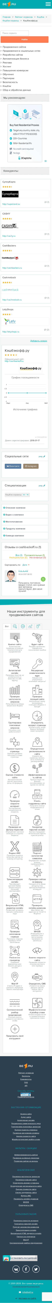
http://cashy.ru (9, 236)
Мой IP (26, 1240)
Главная (7, 17)
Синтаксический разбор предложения (26, 1243)
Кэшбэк (40, 17)
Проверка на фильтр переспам (26, 1158)
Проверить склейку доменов (26, 1199)
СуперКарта (8, 181)
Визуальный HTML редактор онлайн (26, 1233)
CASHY (6, 213)
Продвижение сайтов (13, 47)
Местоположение (14, 521)
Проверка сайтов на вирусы (26, 1161)
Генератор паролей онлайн (26, 1224)
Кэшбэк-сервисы (11, 20)
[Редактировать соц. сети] (42, 456)
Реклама (6, 62)
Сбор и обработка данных (16, 90)
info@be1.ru (27, 1292)
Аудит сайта (26, 1117)
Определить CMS (26, 1205)
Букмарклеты (25, 1079)
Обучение (7, 74)
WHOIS (26, 1202)
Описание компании (15, 508)
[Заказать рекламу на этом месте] (45, 161)
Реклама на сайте (27, 1298)
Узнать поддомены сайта (26, 1193)
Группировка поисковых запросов (26, 1127)
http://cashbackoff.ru (14, 361)
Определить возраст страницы (26, 1183)
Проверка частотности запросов (26, 1177)
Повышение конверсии (14, 70)
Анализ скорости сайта (26, 1136)
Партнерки (7, 78)
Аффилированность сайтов (26, 1155)
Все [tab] (7, 626)
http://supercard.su (11, 204)
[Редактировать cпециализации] (42, 486)
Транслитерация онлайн (26, 1230)
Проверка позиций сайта (26, 1180)
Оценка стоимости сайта (26, 1189)
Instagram (32, 466)
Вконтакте (14, 466)
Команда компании (14, 535)
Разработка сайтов (12, 54)
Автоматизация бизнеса (15, 58)
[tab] (15, 626)
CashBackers (9, 245)
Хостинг (6, 66)
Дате (25, 565)
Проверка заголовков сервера (26, 1133)
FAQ (26, 1082)
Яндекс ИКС (26, 1196)
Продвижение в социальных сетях (20, 50)
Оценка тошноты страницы (26, 1130)
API (26, 1086)
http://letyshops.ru (10, 331)
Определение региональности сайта (26, 1186)
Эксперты (26, 1076)
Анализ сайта (26, 1114)
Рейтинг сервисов (24, 17)
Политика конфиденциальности (26, 1286)
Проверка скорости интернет (26, 1221)
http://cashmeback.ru (12, 300)
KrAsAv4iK (23, 571)
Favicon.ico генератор (26, 1237)
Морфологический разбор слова (26, 1139)
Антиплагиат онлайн (26, 1120)
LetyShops (7, 309)
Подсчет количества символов (26, 1227)
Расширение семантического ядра (26, 1123)
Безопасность (9, 82)
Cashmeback (9, 277)
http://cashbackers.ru (12, 268)
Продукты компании (15, 528)
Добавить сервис (38, 341)
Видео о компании (14, 515)
